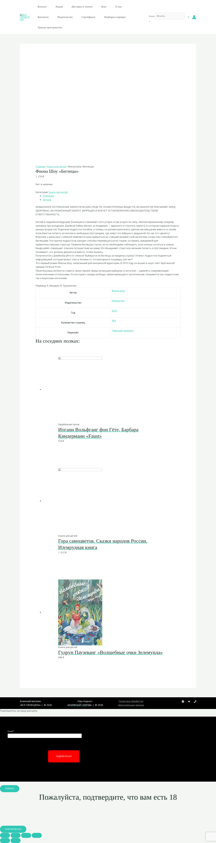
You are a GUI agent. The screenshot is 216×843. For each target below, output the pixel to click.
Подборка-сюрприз (115, 17)
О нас (118, 6)
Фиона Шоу (118, 290)
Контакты (43, 17)
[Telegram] (183, 701)
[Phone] (195, 701)
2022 (114, 310)
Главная (40, 166)
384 (114, 320)
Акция (59, 6)
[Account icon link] (194, 17)
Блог (104, 6)
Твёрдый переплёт (123, 330)
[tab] (112, 196)
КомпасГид (118, 300)
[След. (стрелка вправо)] (16, 840)
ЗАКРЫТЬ (9, 788)
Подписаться (64, 756)
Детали (47, 199)
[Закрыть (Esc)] (5, 835)
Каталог (42, 6)
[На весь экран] (26, 835)
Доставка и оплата (82, 6)
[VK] (189, 701)
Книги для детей (56, 166)
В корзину (100, 416)
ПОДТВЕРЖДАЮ (13, 829)
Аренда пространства (50, 27)
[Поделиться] (16, 835)
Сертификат (88, 17)
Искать (152, 16)
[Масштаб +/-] (37, 835)
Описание (48, 195)
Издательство (65, 17)
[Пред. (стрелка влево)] (5, 840)
